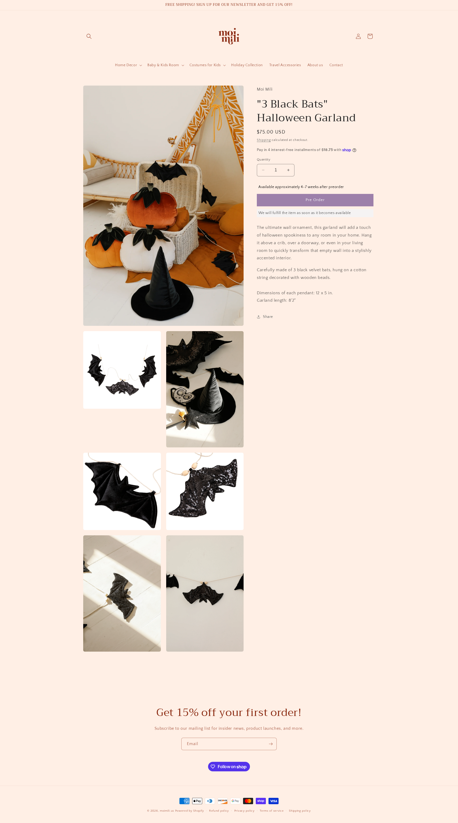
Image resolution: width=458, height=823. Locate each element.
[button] (89, 36)
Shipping (264, 139)
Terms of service (272, 810)
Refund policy (219, 810)
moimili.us (167, 810)
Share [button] (268, 316)
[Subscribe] (270, 744)
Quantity (263, 159)
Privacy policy (244, 810)
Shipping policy (300, 810)
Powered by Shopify (189, 810)
